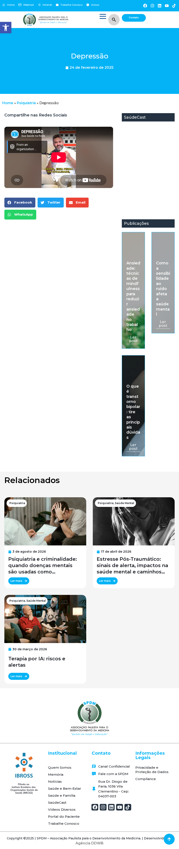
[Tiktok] (174, 5)
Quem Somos (59, 767)
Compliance (145, 779)
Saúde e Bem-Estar (64, 788)
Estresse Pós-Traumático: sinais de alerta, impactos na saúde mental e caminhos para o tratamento (132, 565)
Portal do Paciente (64, 816)
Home (7, 103)
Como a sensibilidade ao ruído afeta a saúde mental (163, 289)
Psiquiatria (26, 103)
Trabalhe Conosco (63, 823)
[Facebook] (145, 5)
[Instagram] (152, 5)
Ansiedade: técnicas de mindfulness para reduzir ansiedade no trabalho (133, 296)
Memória (55, 774)
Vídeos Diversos (62, 809)
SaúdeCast (57, 802)
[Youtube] (167, 5)
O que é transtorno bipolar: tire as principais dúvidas (133, 412)
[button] (5, 27)
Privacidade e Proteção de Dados (152, 769)
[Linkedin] (159, 5)
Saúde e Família (61, 795)
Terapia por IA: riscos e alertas (36, 662)
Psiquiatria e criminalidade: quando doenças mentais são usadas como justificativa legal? (42, 565)
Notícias (55, 781)
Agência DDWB (89, 843)
